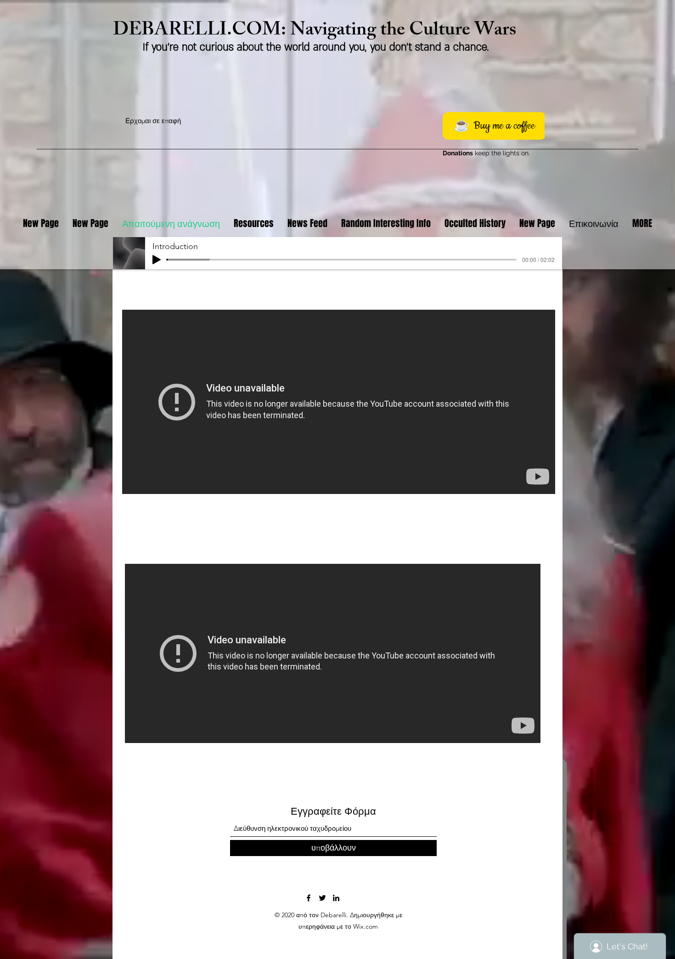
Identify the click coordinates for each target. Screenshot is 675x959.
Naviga (317, 31)
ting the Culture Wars (430, 31)
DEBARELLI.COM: (201, 31)
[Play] (156, 259)
